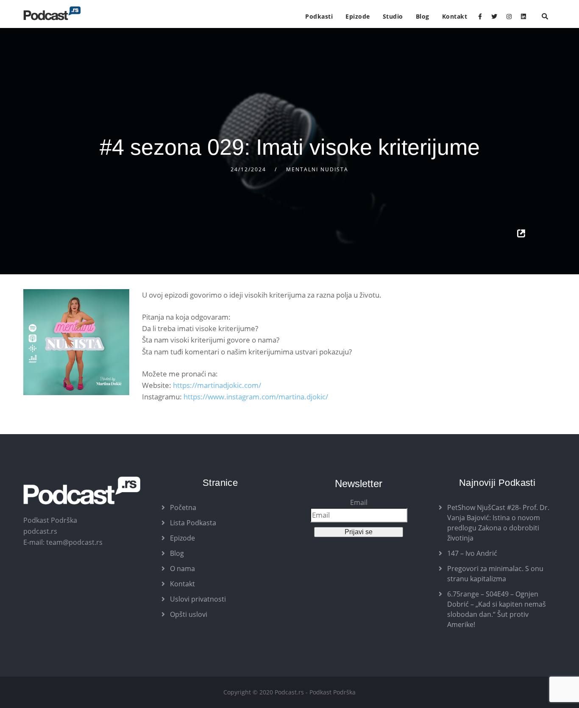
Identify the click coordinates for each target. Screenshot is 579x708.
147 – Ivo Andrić (472, 553)
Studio (393, 16)
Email (358, 502)
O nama (182, 568)
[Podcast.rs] (52, 13)
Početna (183, 507)
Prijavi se (359, 531)
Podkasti (319, 16)
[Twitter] (494, 16)
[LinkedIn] (523, 16)
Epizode (357, 16)
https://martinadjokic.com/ (217, 385)
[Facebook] (480, 16)
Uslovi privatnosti (198, 599)
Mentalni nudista (317, 169)
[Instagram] (509, 16)
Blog (422, 16)
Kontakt (455, 16)
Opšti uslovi (188, 614)
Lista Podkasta (193, 522)
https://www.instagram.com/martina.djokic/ (256, 396)
